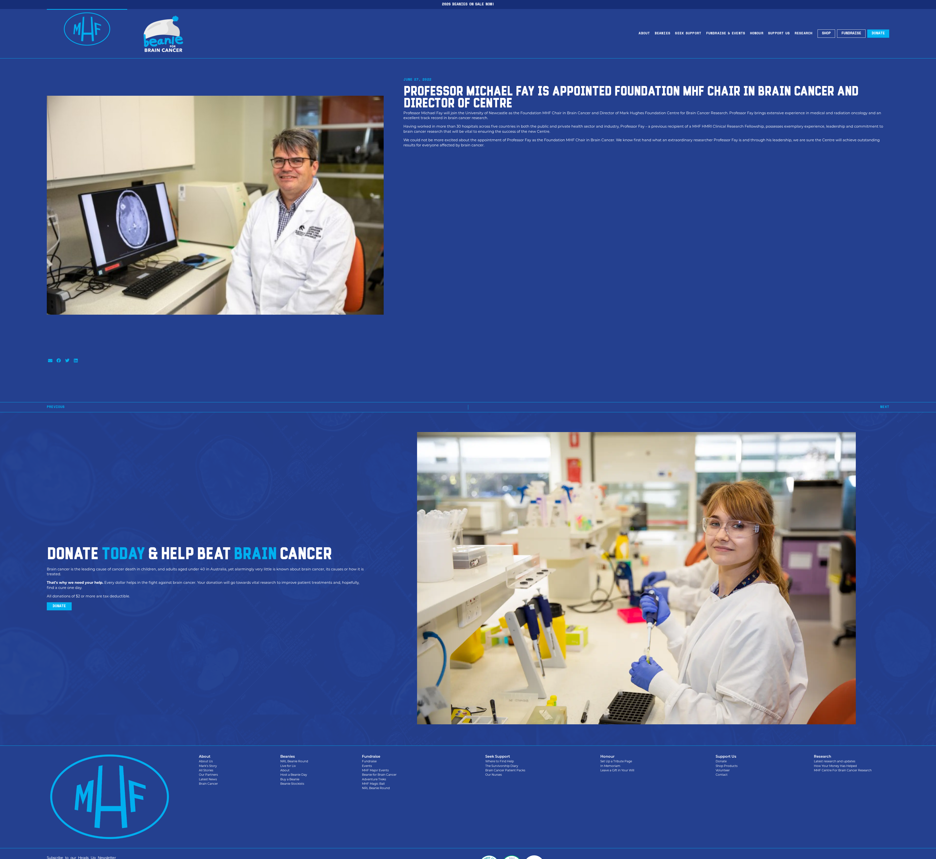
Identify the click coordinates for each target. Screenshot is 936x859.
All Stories (206, 770)
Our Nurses (493, 774)
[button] (50, 360)
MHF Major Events (375, 770)
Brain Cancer (208, 783)
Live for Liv (288, 766)
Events (367, 766)
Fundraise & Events (725, 33)
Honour (756, 33)
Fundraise (369, 761)
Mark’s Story (208, 766)
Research (804, 33)
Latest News (208, 779)
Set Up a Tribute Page (616, 761)
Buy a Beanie (289, 779)
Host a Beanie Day (293, 774)
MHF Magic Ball (373, 783)
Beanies (662, 33)
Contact (722, 774)
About (644, 33)
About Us (206, 761)
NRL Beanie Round (294, 761)
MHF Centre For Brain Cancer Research (843, 770)
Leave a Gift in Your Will (617, 770)
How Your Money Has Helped (835, 766)
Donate (721, 761)
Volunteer (723, 770)
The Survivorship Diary (501, 766)
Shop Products (727, 766)
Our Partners (208, 774)
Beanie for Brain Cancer (379, 774)
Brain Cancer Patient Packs (505, 770)
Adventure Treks (374, 779)
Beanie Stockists (292, 783)
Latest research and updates (834, 761)
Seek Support (688, 33)
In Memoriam (610, 766)
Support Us (779, 33)
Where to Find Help (499, 761)
